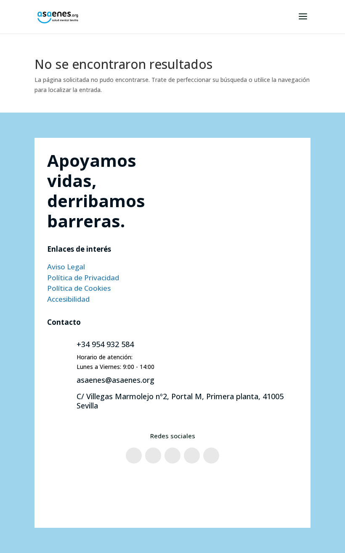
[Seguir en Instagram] (153, 455)
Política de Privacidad (83, 277)
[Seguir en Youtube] (192, 455)
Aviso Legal (66, 266)
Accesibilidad (68, 299)
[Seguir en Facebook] (134, 455)
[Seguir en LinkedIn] (211, 455)
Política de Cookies (79, 288)
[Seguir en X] (172, 455)
